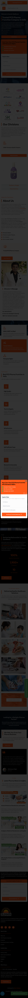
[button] (26, 481)
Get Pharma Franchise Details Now (13, 514)
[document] (14, 499)
